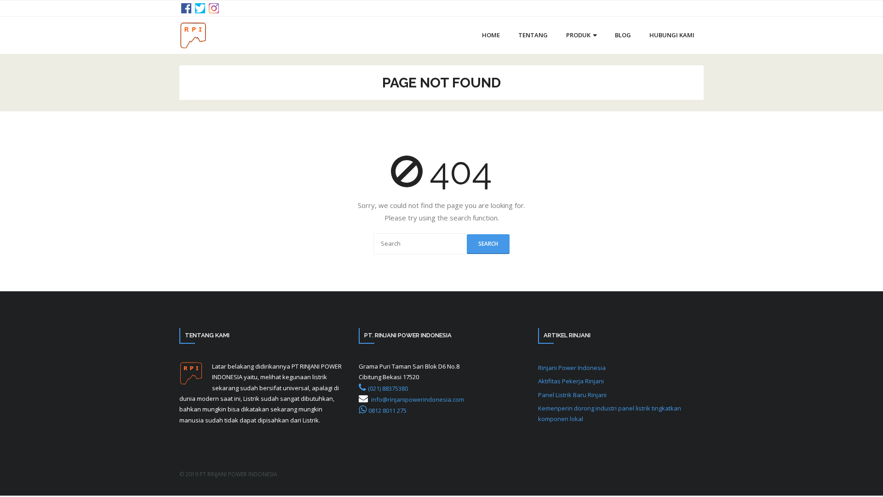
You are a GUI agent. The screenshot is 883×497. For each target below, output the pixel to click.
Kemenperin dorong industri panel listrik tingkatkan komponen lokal (609, 413)
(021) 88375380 (388, 388)
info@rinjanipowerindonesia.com (417, 399)
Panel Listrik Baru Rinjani (572, 395)
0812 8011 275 (387, 410)
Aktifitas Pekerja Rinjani (571, 381)
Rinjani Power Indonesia (572, 368)
